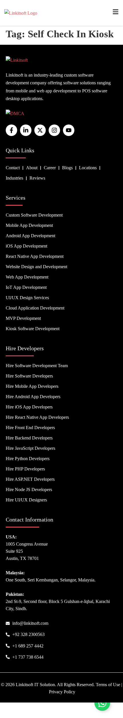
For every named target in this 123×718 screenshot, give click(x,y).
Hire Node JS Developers (29, 489)
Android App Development (30, 235)
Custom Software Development (34, 215)
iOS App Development (26, 246)
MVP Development (23, 318)
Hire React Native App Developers (37, 417)
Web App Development (27, 277)
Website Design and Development (36, 266)
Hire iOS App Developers (29, 406)
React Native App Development (35, 256)
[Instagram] (54, 130)
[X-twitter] (40, 130)
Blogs (67, 167)
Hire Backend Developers (29, 437)
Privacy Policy (62, 691)
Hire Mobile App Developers (32, 386)
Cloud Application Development (35, 308)
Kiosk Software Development (32, 328)
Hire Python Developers (27, 458)
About (31, 167)
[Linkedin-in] (25, 130)
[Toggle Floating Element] (102, 703)
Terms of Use (108, 684)
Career (50, 167)
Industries (14, 178)
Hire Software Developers (29, 375)
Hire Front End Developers (30, 427)
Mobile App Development (29, 225)
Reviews (37, 178)
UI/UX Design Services (27, 297)
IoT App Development (26, 287)
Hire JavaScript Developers (30, 448)
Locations (88, 167)
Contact (13, 167)
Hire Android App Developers (33, 396)
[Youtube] (68, 130)
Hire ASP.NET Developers (30, 479)
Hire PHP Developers (25, 468)
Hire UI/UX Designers (26, 499)
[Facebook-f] (11, 130)
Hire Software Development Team (37, 365)
